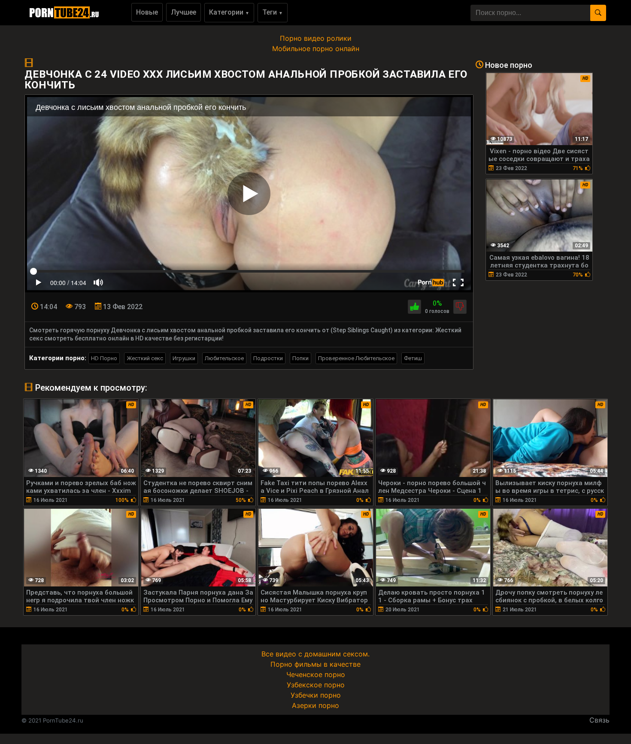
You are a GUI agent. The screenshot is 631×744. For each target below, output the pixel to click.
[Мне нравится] (414, 307)
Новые (147, 12)
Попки (300, 358)
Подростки (268, 358)
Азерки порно (315, 705)
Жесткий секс (145, 358)
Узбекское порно (316, 684)
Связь (599, 720)
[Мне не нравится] (460, 307)
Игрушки (184, 358)
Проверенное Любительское (356, 358)
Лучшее (183, 12)
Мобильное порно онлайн (315, 48)
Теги (272, 12)
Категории (229, 12)
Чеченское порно (315, 674)
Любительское (224, 358)
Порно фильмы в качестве (315, 664)
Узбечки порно (316, 695)
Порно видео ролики (316, 38)
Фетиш (413, 358)
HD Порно (104, 358)
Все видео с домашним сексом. (315, 654)
